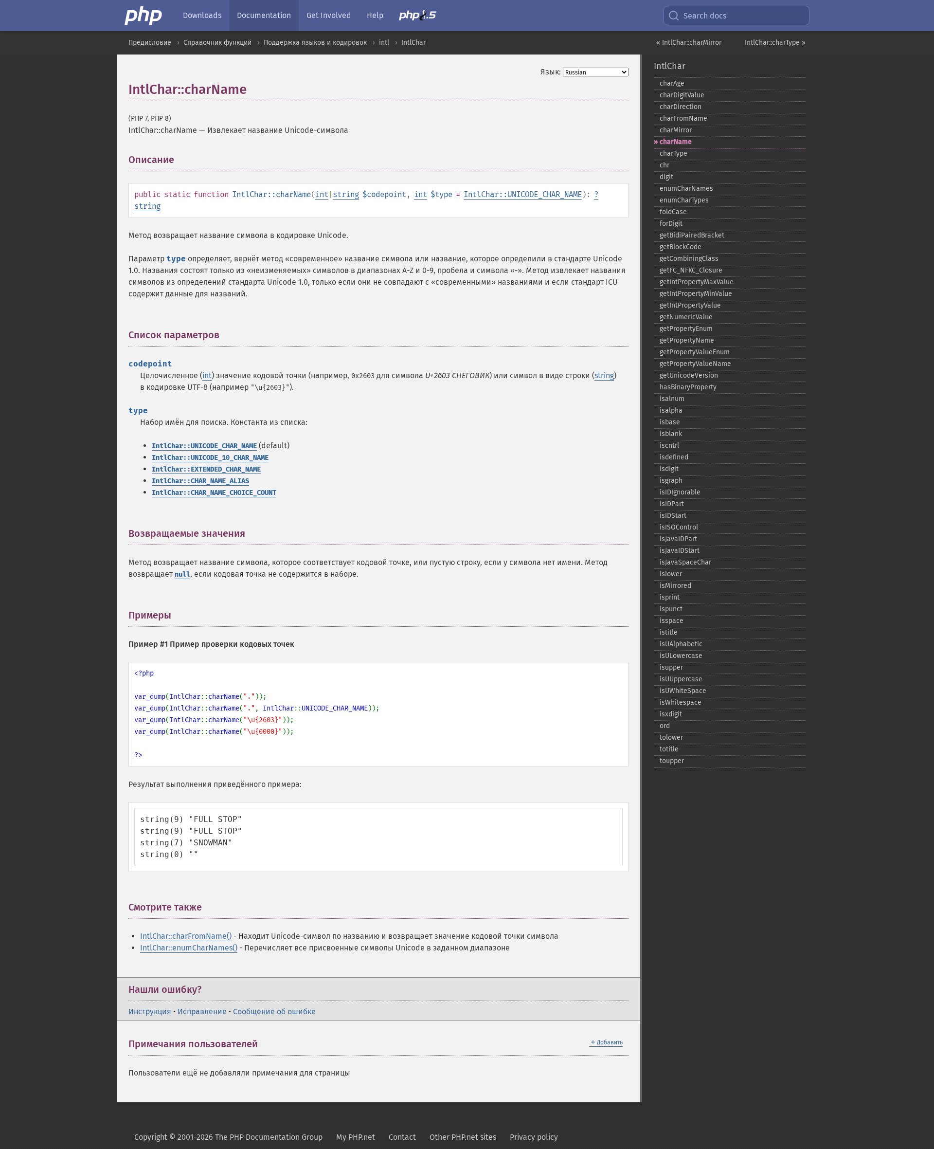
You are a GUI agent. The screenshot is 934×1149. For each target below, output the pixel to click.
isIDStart (673, 515)
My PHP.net (355, 1137)
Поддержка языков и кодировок (315, 42)
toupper (672, 761)
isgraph (671, 480)
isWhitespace (680, 702)
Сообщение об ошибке (274, 1011)
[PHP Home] (144, 15)
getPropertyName (687, 340)
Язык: (550, 71)
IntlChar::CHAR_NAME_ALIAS (200, 481)
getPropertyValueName (695, 364)
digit (666, 177)
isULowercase (681, 656)
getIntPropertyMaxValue (697, 282)
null (182, 574)
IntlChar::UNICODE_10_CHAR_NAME (210, 458)
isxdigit (671, 714)
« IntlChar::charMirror (688, 42)
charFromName (683, 118)
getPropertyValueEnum (695, 352)
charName (676, 142)
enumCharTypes (684, 200)
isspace (671, 621)
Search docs (704, 15)
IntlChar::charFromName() (186, 936)
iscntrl (669, 445)
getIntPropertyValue (690, 305)
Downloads (202, 15)
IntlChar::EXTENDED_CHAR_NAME (206, 469)
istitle (669, 632)
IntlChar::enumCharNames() (188, 947)
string (346, 194)
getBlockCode (680, 247)
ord (665, 726)
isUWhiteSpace (683, 691)
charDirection (680, 107)
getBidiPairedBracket (692, 235)
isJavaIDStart (680, 551)
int (321, 194)
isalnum (672, 399)
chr (664, 165)
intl (384, 42)
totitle (669, 749)
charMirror (676, 130)
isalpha (671, 410)
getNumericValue (686, 317)
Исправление (202, 1011)
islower (671, 574)
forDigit (671, 223)
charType (673, 153)
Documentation (264, 15)
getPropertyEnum (686, 329)
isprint (670, 597)
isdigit (669, 469)
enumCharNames (686, 188)
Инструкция (149, 1011)
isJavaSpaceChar (685, 562)
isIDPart (672, 504)
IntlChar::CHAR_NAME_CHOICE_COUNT (214, 493)
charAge (672, 83)
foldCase (673, 212)
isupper (671, 667)
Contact (402, 1137)
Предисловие (149, 42)
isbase (670, 422)
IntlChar (413, 42)
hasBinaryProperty (688, 387)
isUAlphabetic (681, 644)
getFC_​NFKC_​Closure (691, 270)
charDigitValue (682, 95)
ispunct (671, 609)
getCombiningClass (689, 259)
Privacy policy (534, 1137)
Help (375, 15)
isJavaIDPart (678, 539)
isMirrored (675, 586)
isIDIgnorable (680, 492)
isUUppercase (681, 679)
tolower (671, 737)
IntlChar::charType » (775, 42)
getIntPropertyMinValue (696, 294)
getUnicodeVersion (689, 375)
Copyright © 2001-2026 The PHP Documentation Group (228, 1137)
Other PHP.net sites (463, 1137)
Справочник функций (217, 42)
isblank (671, 434)
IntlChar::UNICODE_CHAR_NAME (523, 194)
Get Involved (328, 15)
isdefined (674, 457)
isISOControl (679, 527)
